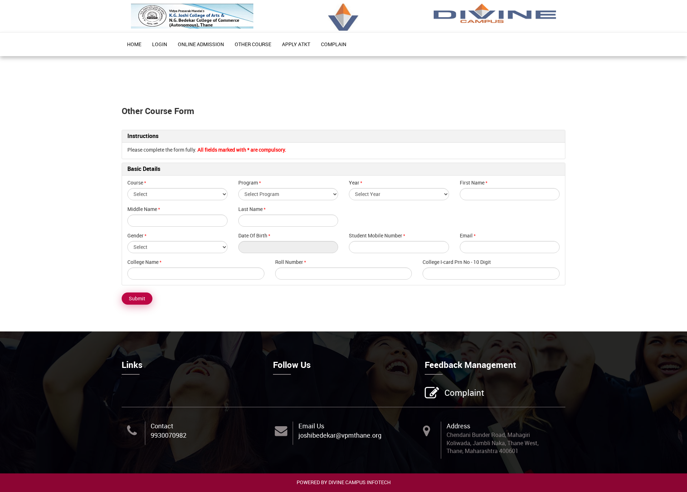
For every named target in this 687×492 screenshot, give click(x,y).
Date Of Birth (252, 235)
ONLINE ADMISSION (201, 44)
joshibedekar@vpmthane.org (339, 435)
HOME (134, 44)
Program (248, 182)
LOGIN (159, 44)
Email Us (311, 426)
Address (458, 426)
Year (354, 182)
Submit (137, 298)
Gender (135, 235)
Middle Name (142, 209)
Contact (162, 426)
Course (135, 182)
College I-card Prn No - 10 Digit (457, 262)
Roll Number (289, 262)
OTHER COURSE (253, 44)
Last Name (250, 209)
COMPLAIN (333, 44)
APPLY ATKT (296, 44)
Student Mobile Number (375, 235)
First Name (472, 182)
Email (466, 235)
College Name (143, 262)
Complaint (464, 392)
